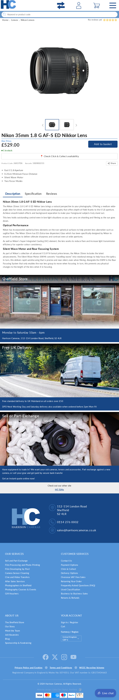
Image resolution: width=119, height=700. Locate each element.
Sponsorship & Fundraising (18, 643)
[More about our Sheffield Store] (59, 302)
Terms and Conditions (61, 667)
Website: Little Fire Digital (57, 689)
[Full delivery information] (59, 370)
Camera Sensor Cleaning (17, 573)
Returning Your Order (71, 581)
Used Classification (70, 589)
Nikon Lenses (28, 20)
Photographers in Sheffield (18, 585)
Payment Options (69, 565)
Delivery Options (69, 573)
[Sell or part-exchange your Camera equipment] (59, 439)
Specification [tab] (33, 193)
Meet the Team (12, 630)
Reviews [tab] (51, 193)
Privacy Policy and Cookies (28, 667)
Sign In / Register (69, 622)
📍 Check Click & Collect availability (59, 156)
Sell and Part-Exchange (16, 560)
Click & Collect (68, 569)
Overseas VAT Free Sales (73, 577)
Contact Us (66, 560)
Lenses (14, 20)
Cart (63, 626)
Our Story (10, 626)
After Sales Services (15, 581)
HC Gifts (59, 489)
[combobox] (59, 14)
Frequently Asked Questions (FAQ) (78, 585)
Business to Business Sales (74, 593)
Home (5, 20)
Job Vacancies (12, 634)
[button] (96, 5)
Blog (7, 638)
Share (113, 163)
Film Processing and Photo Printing (22, 565)
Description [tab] (12, 193)
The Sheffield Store (14, 622)
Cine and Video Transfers (17, 577)
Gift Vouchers (12, 593)
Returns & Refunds (70, 597)
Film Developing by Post (17, 569)
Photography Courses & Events (20, 589)
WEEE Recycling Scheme (91, 667)
